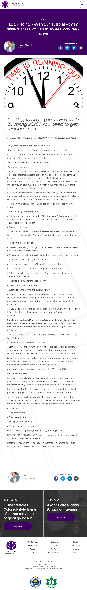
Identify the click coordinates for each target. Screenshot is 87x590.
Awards (57, 553)
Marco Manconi (26, 45)
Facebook (76, 545)
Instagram (76, 549)
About (54, 545)
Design (32, 549)
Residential (32, 545)
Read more (17, 526)
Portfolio (54, 549)
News (50, 553)
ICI (33, 553)
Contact (75, 553)
